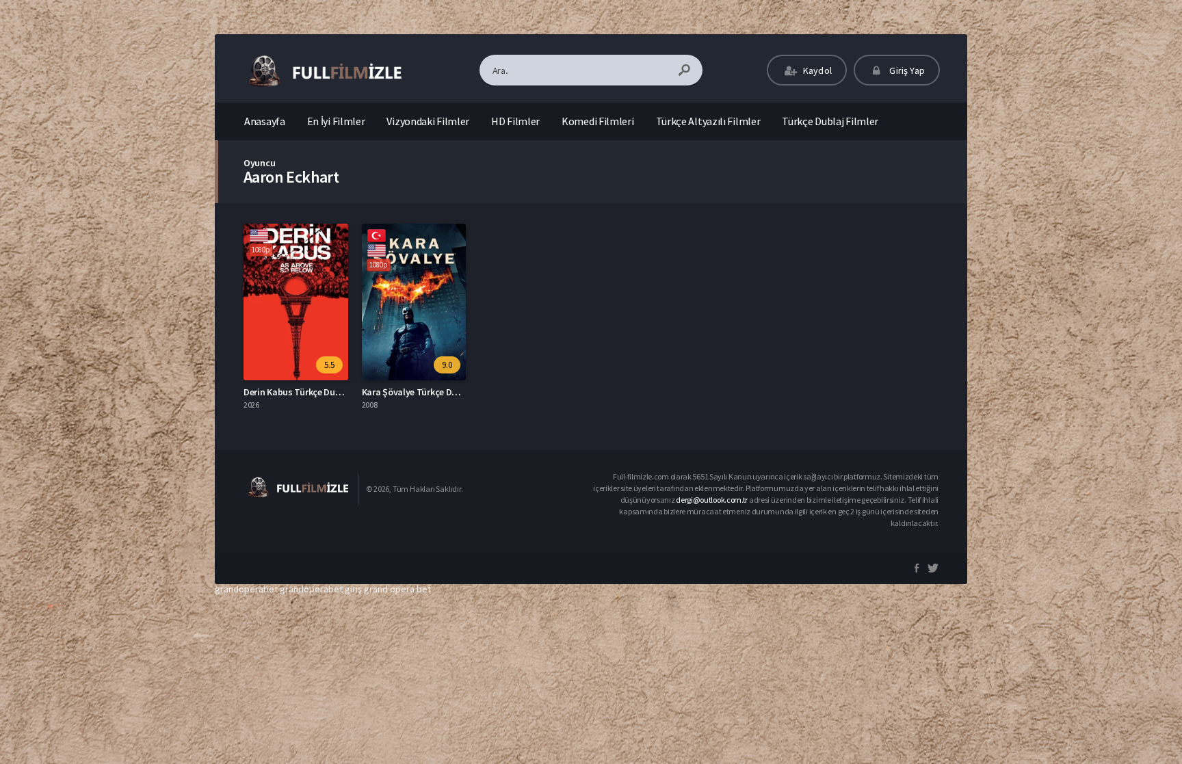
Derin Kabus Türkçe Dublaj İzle (305, 392)
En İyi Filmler (336, 121)
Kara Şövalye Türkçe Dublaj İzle (425, 392)
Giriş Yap (906, 70)
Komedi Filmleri (598, 121)
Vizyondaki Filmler (427, 121)
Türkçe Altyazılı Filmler (708, 121)
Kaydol (816, 70)
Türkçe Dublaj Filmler (830, 121)
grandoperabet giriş (321, 589)
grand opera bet (397, 589)
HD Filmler (515, 121)
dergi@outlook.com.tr (712, 500)
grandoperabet (246, 589)
